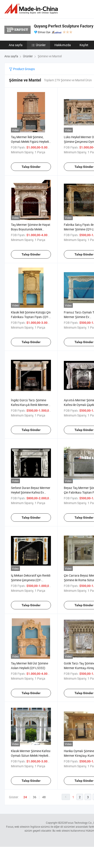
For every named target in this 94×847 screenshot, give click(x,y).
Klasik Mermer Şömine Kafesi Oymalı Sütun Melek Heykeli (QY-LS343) (30, 755)
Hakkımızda (62, 45)
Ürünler (41, 45)
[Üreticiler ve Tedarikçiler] (31, 9)
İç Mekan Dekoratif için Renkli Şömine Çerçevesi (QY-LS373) (30, 580)
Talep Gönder (31, 166)
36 (34, 797)
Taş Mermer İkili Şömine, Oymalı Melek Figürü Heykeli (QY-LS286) (30, 141)
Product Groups (23, 69)
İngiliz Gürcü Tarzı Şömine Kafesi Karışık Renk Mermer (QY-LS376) (29, 404)
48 (44, 797)
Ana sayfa (16, 45)
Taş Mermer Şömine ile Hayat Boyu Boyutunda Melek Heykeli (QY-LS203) (30, 229)
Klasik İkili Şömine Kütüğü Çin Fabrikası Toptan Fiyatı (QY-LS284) (31, 317)
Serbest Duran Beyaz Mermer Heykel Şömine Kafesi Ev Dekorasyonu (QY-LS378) (30, 492)
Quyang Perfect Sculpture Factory (63, 26)
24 (25, 797)
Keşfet (84, 45)
